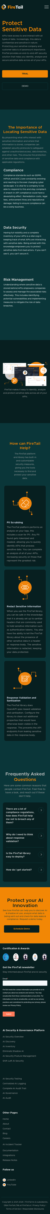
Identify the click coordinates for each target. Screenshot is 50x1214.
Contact (7, 1129)
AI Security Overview (13, 1037)
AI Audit (7, 1098)
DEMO (25, 86)
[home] (18, 7)
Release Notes (10, 1160)
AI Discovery (9, 1042)
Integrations (9, 1155)
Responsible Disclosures (33, 1209)
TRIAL (25, 74)
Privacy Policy (39, 1205)
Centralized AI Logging (14, 1084)
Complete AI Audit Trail (14, 1088)
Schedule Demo (21, 929)
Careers (6, 1138)
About (6, 1124)
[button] (46, 7)
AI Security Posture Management (19, 1056)
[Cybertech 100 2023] (14, 957)
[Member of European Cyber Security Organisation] (23, 957)
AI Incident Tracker (12, 1144)
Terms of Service (13, 1209)
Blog (5, 1133)
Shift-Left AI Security (13, 1061)
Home (6, 1119)
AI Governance (10, 1093)
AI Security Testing (12, 1079)
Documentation (10, 1150)
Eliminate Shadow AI (13, 1051)
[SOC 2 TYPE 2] (6, 957)
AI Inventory (9, 1046)
